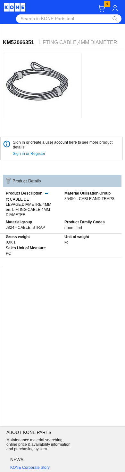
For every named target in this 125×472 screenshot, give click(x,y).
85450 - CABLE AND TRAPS (89, 198)
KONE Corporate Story (30, 467)
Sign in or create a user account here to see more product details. (63, 144)
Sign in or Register (29, 153)
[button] (102, 8)
